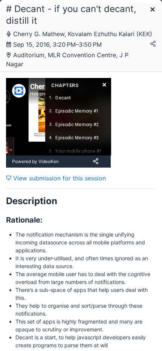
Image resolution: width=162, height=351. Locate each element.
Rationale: (24, 219)
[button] (152, 10)
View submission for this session (58, 178)
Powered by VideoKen (35, 161)
